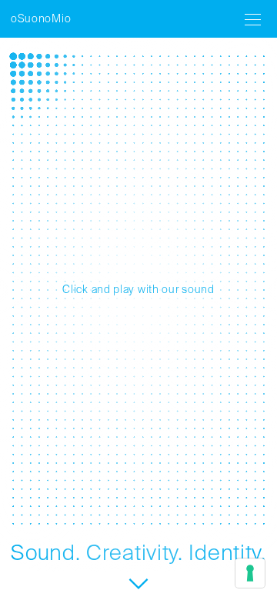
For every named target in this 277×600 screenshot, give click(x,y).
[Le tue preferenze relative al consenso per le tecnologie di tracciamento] (250, 573)
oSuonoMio (41, 19)
